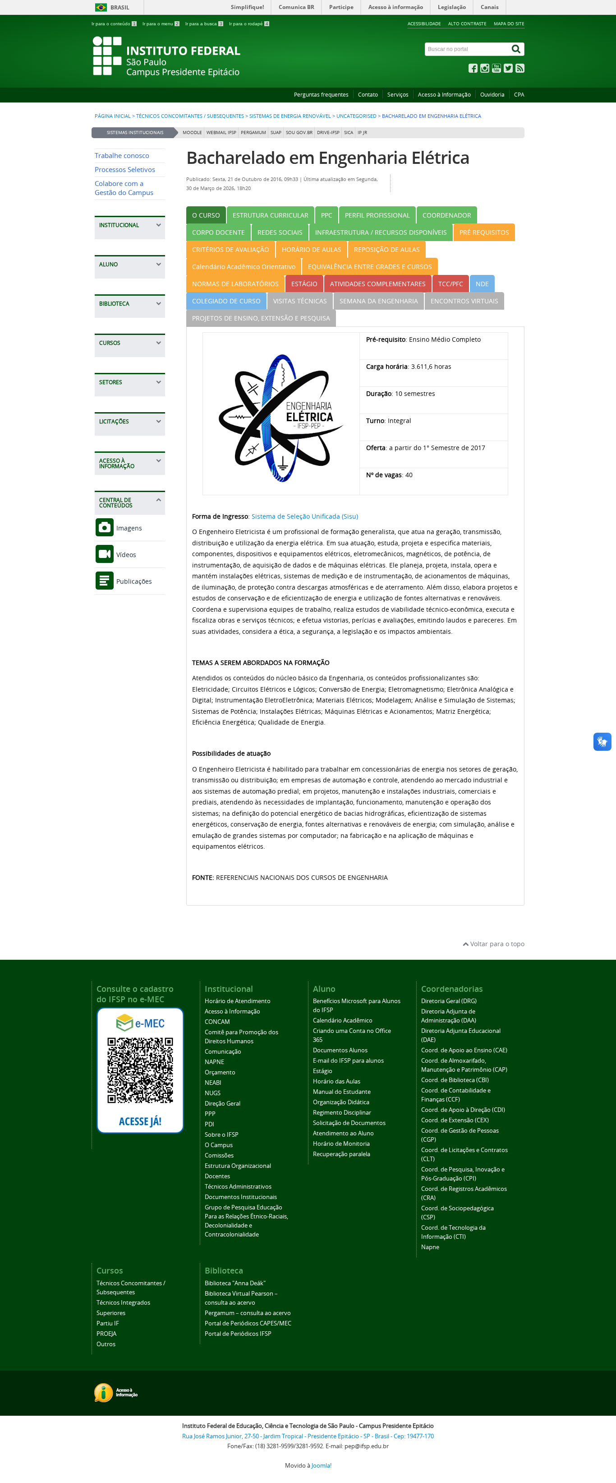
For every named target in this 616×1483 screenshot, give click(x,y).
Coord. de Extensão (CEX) (455, 1120)
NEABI (213, 1083)
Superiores (111, 1313)
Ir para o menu (161, 23)
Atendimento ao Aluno (343, 1133)
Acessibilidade (424, 23)
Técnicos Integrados (123, 1302)
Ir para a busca (203, 23)
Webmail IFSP (221, 132)
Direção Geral (222, 1103)
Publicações (133, 581)
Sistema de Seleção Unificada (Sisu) (305, 516)
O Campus (219, 1145)
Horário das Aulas (336, 1081)
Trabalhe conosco (122, 155)
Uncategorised (356, 116)
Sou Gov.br (299, 132)
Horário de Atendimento (238, 1001)
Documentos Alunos (340, 1050)
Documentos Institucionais (241, 1197)
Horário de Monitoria (341, 1144)
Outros (106, 1344)
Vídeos (125, 554)
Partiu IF (108, 1323)
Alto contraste (467, 23)
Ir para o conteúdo (114, 23)
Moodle (192, 132)
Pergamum (253, 132)
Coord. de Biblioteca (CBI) (455, 1080)
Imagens (128, 528)
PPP (210, 1114)
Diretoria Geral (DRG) (449, 1001)
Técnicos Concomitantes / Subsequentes (190, 116)
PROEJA (106, 1334)
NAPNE (214, 1062)
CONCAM (217, 1022)
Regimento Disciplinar (342, 1112)
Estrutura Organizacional (238, 1166)
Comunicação (223, 1051)
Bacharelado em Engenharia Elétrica (327, 157)
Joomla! (321, 1465)
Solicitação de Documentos (349, 1123)
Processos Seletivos (125, 169)
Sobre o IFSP (222, 1135)
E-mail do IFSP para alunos (348, 1061)
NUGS (213, 1093)
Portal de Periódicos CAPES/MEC (248, 1323)
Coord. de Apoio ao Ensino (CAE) (464, 1050)
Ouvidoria (492, 94)
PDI (209, 1124)
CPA (519, 94)
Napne (430, 1247)
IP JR (362, 132)
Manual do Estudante (342, 1092)
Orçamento (220, 1072)
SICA (348, 132)
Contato (368, 94)
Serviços (398, 94)
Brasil (119, 7)
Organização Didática (341, 1102)
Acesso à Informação (444, 94)
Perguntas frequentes (321, 94)
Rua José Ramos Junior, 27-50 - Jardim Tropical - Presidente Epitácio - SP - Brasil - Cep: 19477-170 (308, 1436)
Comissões (219, 1155)
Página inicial (113, 116)
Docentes (217, 1176)
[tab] (206, 215)
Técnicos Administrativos (238, 1186)
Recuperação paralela (341, 1154)
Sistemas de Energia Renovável (290, 116)
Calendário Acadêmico (342, 1020)
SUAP (276, 132)
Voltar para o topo (496, 943)
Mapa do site (509, 23)
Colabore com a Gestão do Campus (124, 188)
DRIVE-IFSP (328, 132)
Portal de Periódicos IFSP (238, 1334)
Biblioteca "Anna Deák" (235, 1283)
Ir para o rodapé (248, 23)
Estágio (322, 1071)
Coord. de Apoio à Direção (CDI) (463, 1110)
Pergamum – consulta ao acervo (248, 1313)
